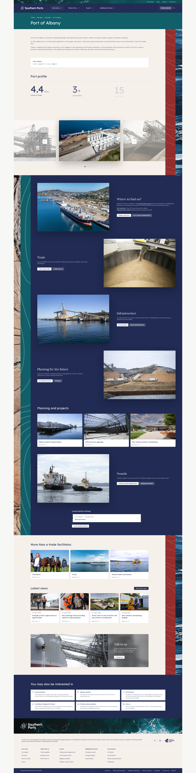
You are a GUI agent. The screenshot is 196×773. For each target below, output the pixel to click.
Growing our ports (45, 381)
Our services (122, 325)
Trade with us (58, 269)
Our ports (47, 17)
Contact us (119, 657)
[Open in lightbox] (116, 157)
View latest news (141, 588)
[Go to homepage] (31, 726)
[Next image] (134, 141)
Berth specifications (137, 325)
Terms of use (165, 770)
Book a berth (165, 8)
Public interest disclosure (119, 770)
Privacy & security (146, 770)
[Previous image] (45, 141)
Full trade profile (44, 269)
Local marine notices (80, 526)
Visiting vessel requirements (127, 483)
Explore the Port (123, 215)
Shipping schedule (147, 483)
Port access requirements (141, 215)
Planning (57, 381)
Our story (39, 17)
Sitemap (173, 770)
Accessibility (157, 770)
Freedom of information (134, 770)
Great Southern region (144, 203)
